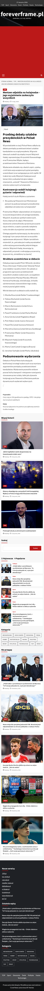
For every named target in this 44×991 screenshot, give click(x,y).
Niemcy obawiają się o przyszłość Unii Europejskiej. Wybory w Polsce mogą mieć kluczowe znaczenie (21, 492)
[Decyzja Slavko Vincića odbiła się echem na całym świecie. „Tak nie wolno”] (6, 593)
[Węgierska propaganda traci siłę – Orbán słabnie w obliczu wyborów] (6, 604)
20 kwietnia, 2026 (16, 688)
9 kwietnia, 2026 (16, 811)
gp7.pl (4, 899)
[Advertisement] (22, 49)
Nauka (31, 5)
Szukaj (4, 540)
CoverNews (14, 988)
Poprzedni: (22, 397)
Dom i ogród (19, 635)
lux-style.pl (6, 877)
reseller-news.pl (7, 883)
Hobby (5, 639)
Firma (38, 635)
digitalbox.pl (6, 886)
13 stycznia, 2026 (16, 496)
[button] (3, 75)
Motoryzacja (14, 639)
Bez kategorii (7, 635)
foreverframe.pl (22, 14)
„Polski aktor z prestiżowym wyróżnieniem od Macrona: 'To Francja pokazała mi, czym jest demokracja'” (23, 569)
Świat (20, 5)
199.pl (4, 873)
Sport (7, 5)
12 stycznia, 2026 (16, 533)
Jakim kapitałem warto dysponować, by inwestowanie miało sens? (17, 453)
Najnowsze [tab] (8, 558)
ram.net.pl (5, 880)
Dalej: (21, 406)
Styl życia (13, 644)
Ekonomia (13, 5)
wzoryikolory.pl (7, 895)
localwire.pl (6, 892)
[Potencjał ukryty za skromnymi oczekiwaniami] (22, 514)
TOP (2, 5)
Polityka (25, 5)
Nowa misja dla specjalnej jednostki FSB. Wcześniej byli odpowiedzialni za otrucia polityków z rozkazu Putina (22, 582)
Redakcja (7, 101)
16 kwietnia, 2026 (16, 729)
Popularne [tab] (20, 558)
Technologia (39, 5)
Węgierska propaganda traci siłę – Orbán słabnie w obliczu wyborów (24, 605)
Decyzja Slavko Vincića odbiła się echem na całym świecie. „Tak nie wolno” (24, 594)
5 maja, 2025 (15, 101)
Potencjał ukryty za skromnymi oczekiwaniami (19, 531)
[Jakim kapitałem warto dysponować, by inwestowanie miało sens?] (22, 435)
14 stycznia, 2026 (16, 457)
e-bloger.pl (6, 889)
